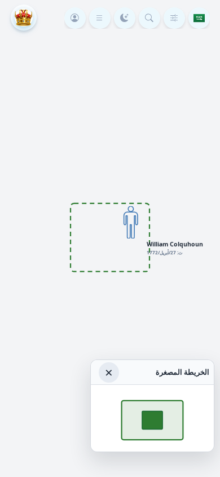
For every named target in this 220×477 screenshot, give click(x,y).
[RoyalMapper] (24, 18)
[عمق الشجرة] (174, 18)
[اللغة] (199, 18)
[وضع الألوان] (124, 18)
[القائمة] (100, 18)
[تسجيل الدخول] (75, 18)
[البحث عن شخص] (149, 18)
